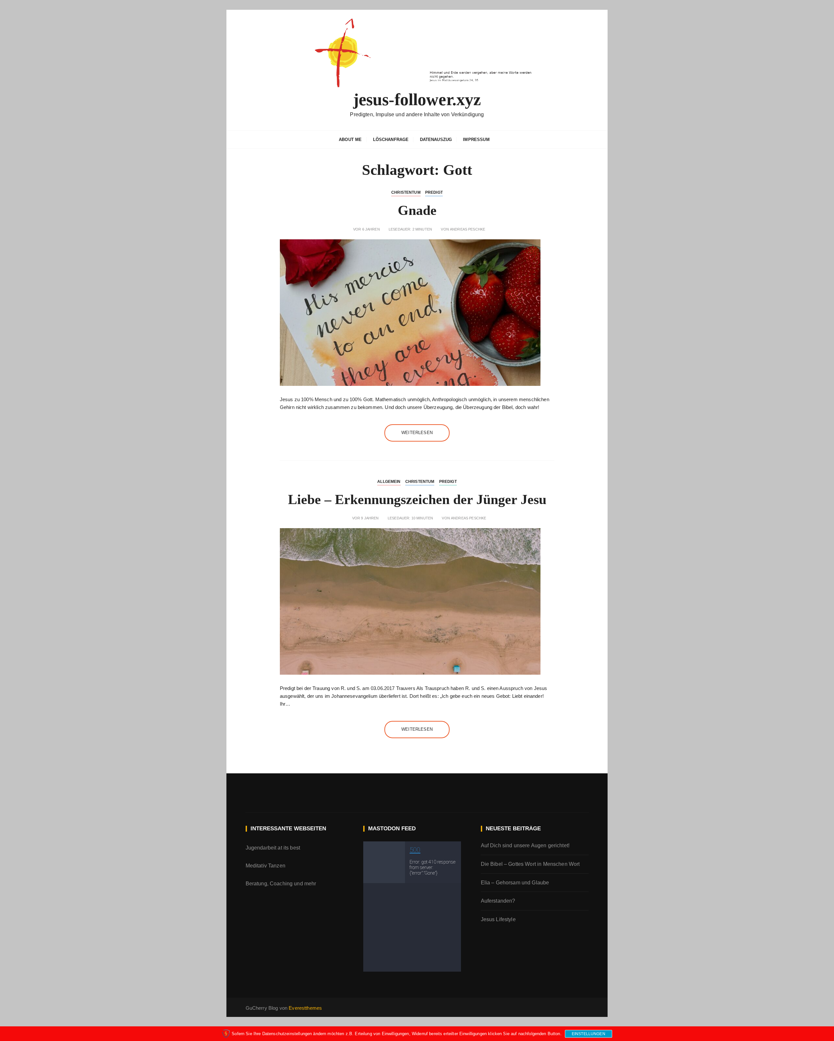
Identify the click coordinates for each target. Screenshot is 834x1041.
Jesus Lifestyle (498, 919)
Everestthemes (305, 1008)
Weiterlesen (417, 432)
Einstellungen (588, 1034)
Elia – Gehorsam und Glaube (515, 882)
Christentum (406, 192)
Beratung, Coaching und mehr (281, 883)
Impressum (476, 139)
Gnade (417, 210)
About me (350, 139)
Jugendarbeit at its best (273, 848)
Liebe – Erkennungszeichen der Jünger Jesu (417, 499)
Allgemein (388, 481)
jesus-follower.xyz (417, 99)
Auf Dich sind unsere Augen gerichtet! (525, 845)
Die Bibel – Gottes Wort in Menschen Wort (530, 864)
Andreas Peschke (467, 229)
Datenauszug (436, 139)
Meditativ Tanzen (265, 865)
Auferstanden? (498, 901)
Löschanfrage (391, 139)
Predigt (434, 192)
